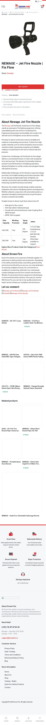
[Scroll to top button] (42, 713)
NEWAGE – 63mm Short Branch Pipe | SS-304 (31, 430)
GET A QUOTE (23, 87)
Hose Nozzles (33, 12)
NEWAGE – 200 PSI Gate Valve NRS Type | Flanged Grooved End (11, 356)
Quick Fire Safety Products (14, 684)
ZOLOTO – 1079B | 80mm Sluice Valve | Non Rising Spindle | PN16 (11, 387)
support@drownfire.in (10, 638)
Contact (7, 687)
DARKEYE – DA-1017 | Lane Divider (11, 322)
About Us (8, 675)
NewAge (10, 73)
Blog (6, 661)
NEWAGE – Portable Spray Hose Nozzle (11, 463)
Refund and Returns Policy (14, 658)
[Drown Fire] (22, 6)
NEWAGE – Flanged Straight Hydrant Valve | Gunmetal (34, 387)
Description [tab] (6, 115)
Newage (8, 126)
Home (6, 12)
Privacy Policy (10, 648)
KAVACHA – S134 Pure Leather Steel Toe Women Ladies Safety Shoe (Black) (33, 322)
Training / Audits (10, 681)
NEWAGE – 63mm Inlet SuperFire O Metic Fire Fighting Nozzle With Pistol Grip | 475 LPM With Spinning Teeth (31, 463)
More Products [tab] (19, 115)
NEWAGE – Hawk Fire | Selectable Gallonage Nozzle (20, 516)
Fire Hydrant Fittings (18, 12)
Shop (6, 678)
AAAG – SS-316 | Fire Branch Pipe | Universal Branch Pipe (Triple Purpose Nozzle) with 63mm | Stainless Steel (10, 430)
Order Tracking (10, 652)
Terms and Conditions (13, 655)
